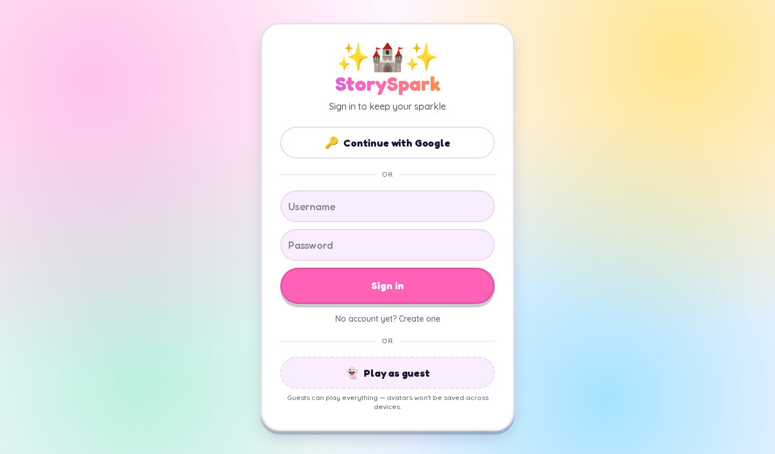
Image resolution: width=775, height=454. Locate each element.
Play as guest (387, 373)
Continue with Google (387, 142)
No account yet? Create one (387, 319)
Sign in (388, 285)
